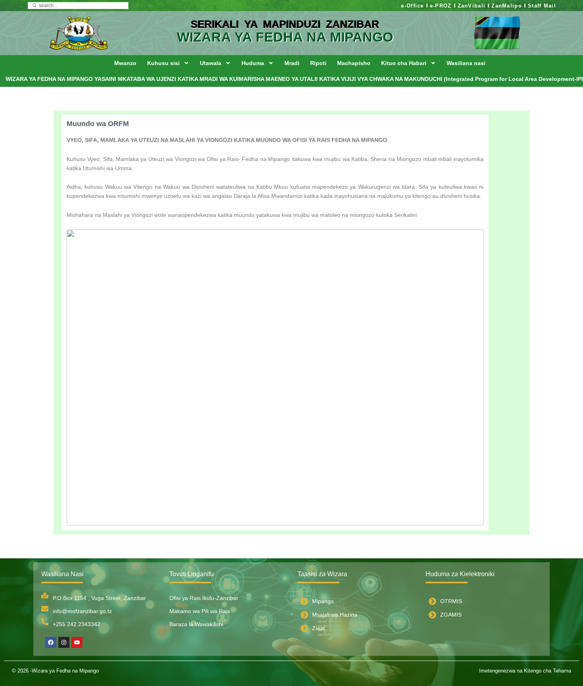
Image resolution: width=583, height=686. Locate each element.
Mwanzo (125, 63)
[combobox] (78, 5)
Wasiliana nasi (466, 63)
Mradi (291, 63)
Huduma (253, 63)
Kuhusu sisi (163, 63)
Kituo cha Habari (403, 63)
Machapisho (353, 63)
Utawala (210, 63)
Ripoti (318, 63)
